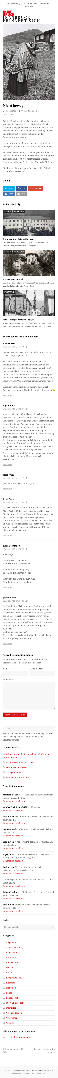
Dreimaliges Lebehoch (13, 279)
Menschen (10, 115)
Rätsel (9, 993)
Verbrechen (11, 1018)
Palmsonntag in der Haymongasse (18, 319)
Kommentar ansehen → (14, 801)
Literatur (10, 983)
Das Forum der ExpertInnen (16, 1037)
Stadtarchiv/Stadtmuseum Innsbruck (33, 1071)
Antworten (7, 395)
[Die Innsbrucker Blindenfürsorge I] (29, 222)
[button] (9, 188)
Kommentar (9, 680)
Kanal (9, 973)
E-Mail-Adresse (37, 669)
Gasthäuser (11, 957)
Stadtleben (11, 1008)
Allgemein (11, 942)
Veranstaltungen (14, 1013)
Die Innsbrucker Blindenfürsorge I (18, 239)
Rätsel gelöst (12, 998)
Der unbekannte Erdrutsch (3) (20, 762)
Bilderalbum (12, 952)
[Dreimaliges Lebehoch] (29, 263)
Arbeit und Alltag (14, 947)
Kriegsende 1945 (14, 978)
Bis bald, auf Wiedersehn (18, 777)
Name (6, 669)
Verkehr (10, 1023)
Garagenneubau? (14, 772)
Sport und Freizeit (15, 1003)
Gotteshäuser (12, 962)
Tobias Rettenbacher (30, 111)
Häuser (7, 211)
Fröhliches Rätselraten (16, 767)
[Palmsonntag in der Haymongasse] (29, 303)
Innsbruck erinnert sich (22, 19)
